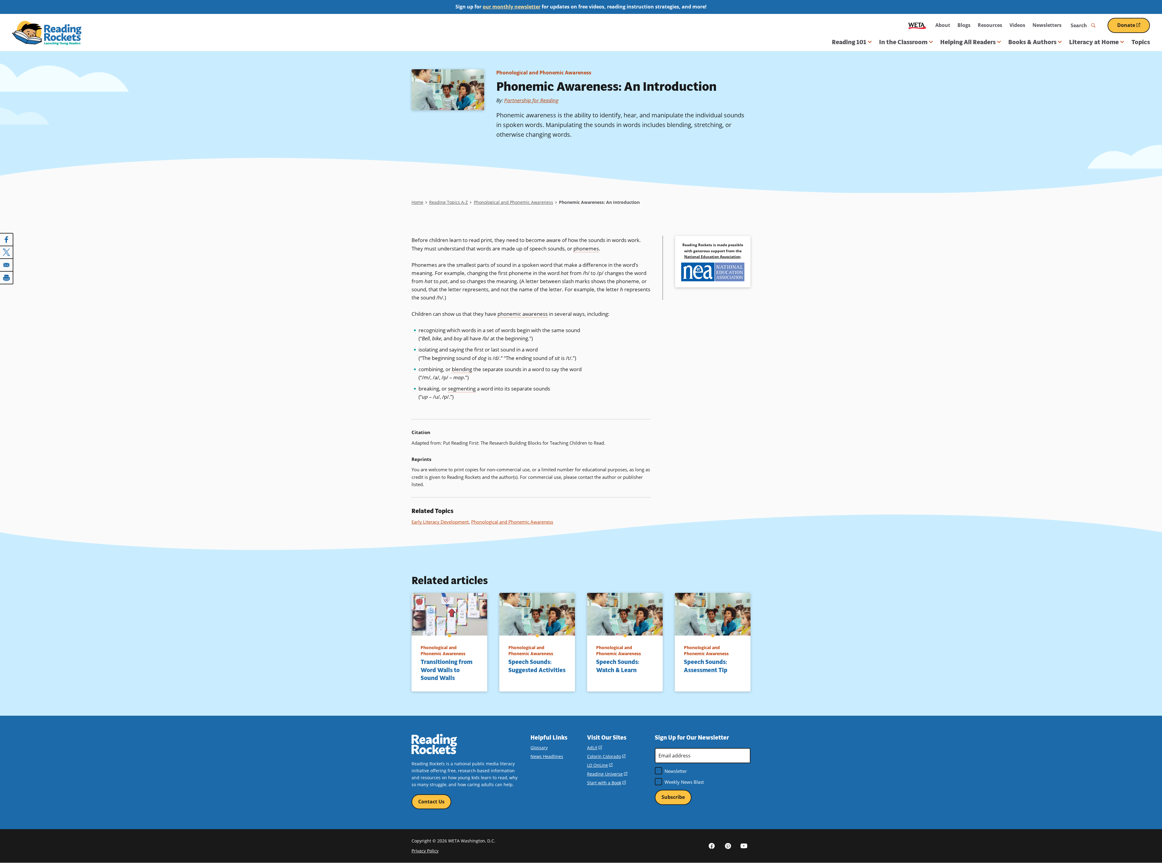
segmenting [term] (462, 388)
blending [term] (462, 369)
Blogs (963, 25)
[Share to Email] (6, 265)
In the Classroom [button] (903, 42)
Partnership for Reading (531, 100)
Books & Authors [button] (1032, 42)
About (942, 25)
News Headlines (546, 756)
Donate (1133, 27)
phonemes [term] (586, 248)
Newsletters (1047, 25)
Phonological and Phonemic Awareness (543, 72)
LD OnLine (599, 765)
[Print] (6, 277)
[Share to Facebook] (6, 239)
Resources (990, 25)
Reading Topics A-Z (448, 202)
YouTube (743, 845)
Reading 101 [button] (849, 42)
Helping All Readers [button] (968, 42)
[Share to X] (6, 252)
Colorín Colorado (606, 756)
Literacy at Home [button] (1094, 42)
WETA (917, 25)
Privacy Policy (425, 851)
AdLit (594, 747)
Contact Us (431, 801)
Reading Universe (607, 774)
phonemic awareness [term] (522, 313)
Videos (1017, 25)
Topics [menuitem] (1140, 42)
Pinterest (727, 845)
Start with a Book (606, 783)
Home (417, 202)
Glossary (539, 747)
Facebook (711, 845)
